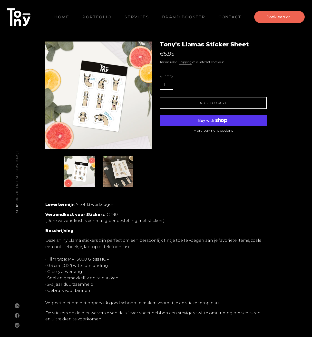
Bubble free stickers (17, 182)
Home (61, 17)
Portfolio (96, 17)
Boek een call (279, 17)
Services (137, 17)
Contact (229, 17)
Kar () (17, 156)
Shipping (185, 62)
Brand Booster (183, 17)
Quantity (166, 76)
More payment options (213, 130)
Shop (17, 208)
